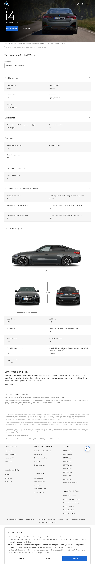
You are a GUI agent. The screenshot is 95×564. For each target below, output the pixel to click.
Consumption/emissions (15, 168)
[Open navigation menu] (88, 4)
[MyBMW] (78, 4)
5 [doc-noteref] (63, 349)
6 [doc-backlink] (4, 439)
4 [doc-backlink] (4, 429)
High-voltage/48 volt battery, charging (21, 188)
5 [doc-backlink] (4, 435)
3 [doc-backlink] (4, 422)
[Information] (64, 43)
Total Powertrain (11, 78)
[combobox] (87, 448)
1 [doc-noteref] (25, 168)
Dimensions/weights (13, 228)
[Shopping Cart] (83, 4)
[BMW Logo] (6, 3)
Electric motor (10, 117)
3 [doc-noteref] (37, 188)
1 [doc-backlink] (4, 414)
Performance (10, 138)
